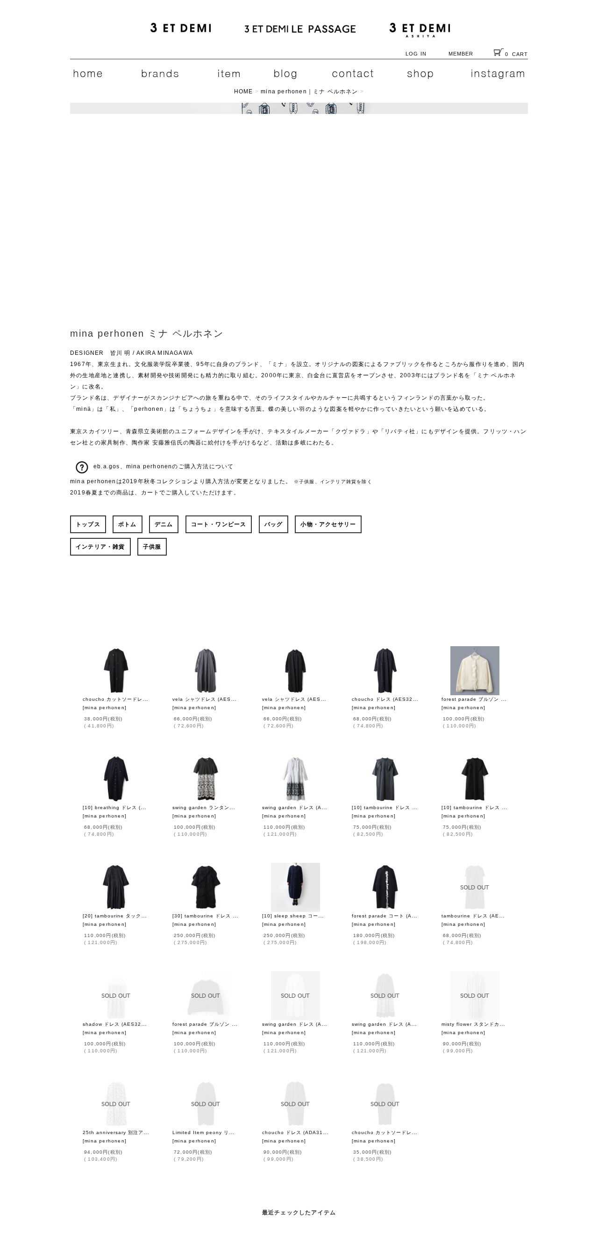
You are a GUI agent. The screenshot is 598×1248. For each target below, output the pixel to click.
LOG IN (416, 53)
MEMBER (461, 53)
